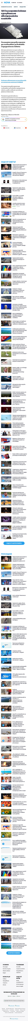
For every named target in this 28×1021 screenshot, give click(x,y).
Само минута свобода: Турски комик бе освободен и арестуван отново (18, 409)
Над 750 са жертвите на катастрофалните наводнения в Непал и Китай (19, 221)
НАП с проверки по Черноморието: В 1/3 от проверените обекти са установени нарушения (19, 771)
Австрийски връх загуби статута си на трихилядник (18, 386)
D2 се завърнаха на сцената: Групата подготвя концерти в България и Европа (18, 724)
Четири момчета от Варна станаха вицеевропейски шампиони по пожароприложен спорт (19, 787)
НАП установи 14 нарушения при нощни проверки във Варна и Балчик (18, 708)
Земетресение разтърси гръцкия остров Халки (19, 360)
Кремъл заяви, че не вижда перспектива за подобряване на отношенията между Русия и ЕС (19, 370)
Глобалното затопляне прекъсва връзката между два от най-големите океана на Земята (19, 331)
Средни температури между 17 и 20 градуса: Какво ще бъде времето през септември (18, 566)
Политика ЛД (12, 1011)
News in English (19, 986)
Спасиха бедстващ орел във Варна (19, 619)
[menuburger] (2, 2)
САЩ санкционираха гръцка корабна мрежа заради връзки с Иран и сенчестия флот (18, 425)
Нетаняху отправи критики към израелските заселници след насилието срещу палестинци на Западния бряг (19, 307)
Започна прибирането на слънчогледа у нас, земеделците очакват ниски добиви (19, 811)
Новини (13, 2)
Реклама (3, 1008)
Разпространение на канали (20, 1008)
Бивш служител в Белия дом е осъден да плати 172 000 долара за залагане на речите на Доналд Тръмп (19, 346)
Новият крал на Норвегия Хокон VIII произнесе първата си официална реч (19, 323)
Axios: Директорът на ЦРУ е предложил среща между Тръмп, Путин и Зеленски (19, 268)
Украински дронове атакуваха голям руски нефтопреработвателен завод (19, 229)
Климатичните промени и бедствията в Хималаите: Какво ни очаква (19, 479)
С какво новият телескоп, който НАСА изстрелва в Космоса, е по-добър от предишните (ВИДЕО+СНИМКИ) (19, 520)
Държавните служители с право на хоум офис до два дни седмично (19, 683)
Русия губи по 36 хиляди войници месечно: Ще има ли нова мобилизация (19, 448)
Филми (4, 984)
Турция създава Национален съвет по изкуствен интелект (18, 378)
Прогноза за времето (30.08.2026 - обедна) (18, 643)
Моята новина (6, 970)
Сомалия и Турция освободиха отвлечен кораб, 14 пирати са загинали (18, 291)
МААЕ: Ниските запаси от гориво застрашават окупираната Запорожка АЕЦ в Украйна (19, 394)
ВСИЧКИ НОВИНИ (14, 953)
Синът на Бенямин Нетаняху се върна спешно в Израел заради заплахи (18, 244)
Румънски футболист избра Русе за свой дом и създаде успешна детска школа (19, 494)
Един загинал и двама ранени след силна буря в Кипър (19, 298)
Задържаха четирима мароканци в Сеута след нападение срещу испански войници (19, 275)
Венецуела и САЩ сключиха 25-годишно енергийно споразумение (19, 182)
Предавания (6, 980)
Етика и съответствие (9, 1012)
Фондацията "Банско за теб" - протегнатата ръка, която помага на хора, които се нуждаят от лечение (18, 740)
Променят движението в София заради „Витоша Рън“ (19, 850)
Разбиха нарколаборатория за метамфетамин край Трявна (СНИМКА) (18, 691)
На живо (19, 2)
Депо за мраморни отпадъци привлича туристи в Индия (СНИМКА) (17, 315)
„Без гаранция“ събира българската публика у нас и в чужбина (19, 755)
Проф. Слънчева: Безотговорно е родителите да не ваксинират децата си (18, 779)
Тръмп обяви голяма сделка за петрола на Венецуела (19, 454)
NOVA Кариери (20, 984)
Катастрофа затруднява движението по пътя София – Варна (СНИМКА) (19, 668)
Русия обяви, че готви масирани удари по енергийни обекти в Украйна (18, 197)
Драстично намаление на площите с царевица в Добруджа (19, 834)
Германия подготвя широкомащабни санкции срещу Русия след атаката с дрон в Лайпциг (19, 252)
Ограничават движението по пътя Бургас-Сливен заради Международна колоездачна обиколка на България (19, 636)
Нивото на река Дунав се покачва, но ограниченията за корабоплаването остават (19, 700)
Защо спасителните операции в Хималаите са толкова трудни (19, 486)
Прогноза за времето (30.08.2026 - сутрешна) (18, 856)
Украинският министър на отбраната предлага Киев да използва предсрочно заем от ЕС (19, 167)
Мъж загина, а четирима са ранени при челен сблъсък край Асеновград (19, 748)
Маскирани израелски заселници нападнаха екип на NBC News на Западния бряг (19, 237)
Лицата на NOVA (20, 968)
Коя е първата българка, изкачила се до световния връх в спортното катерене (19, 842)
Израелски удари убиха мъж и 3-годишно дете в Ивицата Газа (18, 189)
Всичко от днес (7, 968)
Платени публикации (18, 1012)
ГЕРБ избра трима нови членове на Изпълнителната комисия (19, 675)
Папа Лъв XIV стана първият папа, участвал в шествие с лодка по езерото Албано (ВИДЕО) (19, 582)
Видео (4, 972)
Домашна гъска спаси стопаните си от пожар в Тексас (19, 354)
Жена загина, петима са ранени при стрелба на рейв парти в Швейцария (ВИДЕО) (19, 731)
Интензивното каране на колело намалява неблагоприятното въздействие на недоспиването (19, 905)
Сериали (5, 982)
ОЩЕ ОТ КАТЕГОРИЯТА (14, 543)
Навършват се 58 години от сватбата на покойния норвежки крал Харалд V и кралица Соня (19, 433)
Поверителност (6, 1011)
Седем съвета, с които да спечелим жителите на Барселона (19, 283)
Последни (5, 966)
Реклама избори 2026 (10, 1008)
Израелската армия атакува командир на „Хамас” (18, 259)
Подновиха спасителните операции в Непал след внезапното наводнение (19, 463)
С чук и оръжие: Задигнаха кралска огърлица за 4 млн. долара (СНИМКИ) (19, 528)
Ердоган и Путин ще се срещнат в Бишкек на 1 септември (18, 440)
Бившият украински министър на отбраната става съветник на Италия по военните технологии (19, 510)
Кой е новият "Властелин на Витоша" (19, 596)
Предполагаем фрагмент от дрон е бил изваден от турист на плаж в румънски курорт (19, 417)
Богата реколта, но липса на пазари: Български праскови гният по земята (19, 803)
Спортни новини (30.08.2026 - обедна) (18, 651)
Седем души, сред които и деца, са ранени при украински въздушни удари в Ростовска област (19, 471)
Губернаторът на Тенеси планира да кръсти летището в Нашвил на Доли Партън (19, 402)
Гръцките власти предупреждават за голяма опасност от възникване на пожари (18, 502)
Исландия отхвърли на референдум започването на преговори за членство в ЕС (19, 213)
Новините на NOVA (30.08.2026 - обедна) (18, 659)
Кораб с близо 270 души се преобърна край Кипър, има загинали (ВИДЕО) (19, 174)
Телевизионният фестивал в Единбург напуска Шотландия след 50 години (19, 536)
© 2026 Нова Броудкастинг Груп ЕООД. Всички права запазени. (14, 1016)
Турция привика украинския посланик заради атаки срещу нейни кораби (19, 338)
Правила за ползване (20, 1011)
